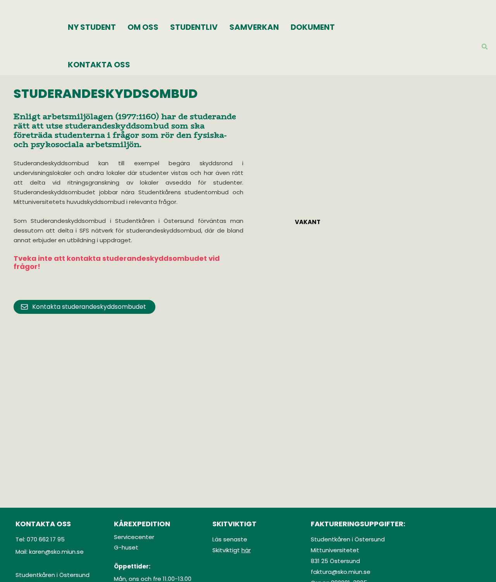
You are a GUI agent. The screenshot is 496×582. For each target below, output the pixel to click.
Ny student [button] (92, 27)
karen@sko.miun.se (56, 552)
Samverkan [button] (254, 27)
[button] (485, 47)
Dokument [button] (313, 27)
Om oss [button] (142, 27)
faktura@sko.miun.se (340, 572)
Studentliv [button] (194, 27)
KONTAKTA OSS (99, 64)
